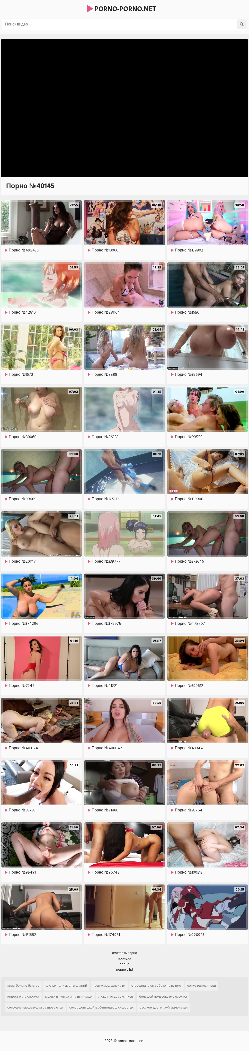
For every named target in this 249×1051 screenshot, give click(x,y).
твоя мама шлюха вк (109, 985)
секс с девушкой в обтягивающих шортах (101, 1007)
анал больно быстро (23, 985)
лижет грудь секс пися (115, 996)
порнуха (124, 958)
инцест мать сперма (23, 996)
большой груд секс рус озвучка (163, 996)
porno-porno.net (124, 9)
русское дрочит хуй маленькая (164, 1007)
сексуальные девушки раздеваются (35, 1007)
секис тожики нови (201, 985)
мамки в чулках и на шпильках (68, 996)
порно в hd (124, 969)
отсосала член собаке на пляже (156, 985)
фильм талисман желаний (66, 985)
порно (124, 964)
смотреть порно (124, 953)
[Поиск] (242, 24)
